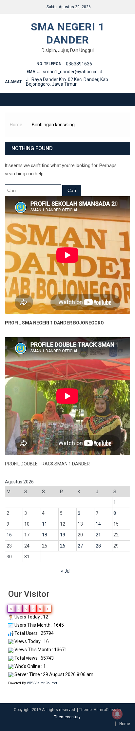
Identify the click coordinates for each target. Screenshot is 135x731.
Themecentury (67, 717)
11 (44, 524)
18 (44, 534)
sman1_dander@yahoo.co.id (72, 71)
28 (98, 545)
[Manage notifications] (117, 714)
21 (98, 534)
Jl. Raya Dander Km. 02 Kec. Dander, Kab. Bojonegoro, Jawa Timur (67, 81)
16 (9, 534)
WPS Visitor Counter (42, 683)
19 (62, 534)
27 (80, 545)
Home (124, 724)
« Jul (65, 571)
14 (98, 524)
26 (62, 545)
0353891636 (79, 63)
